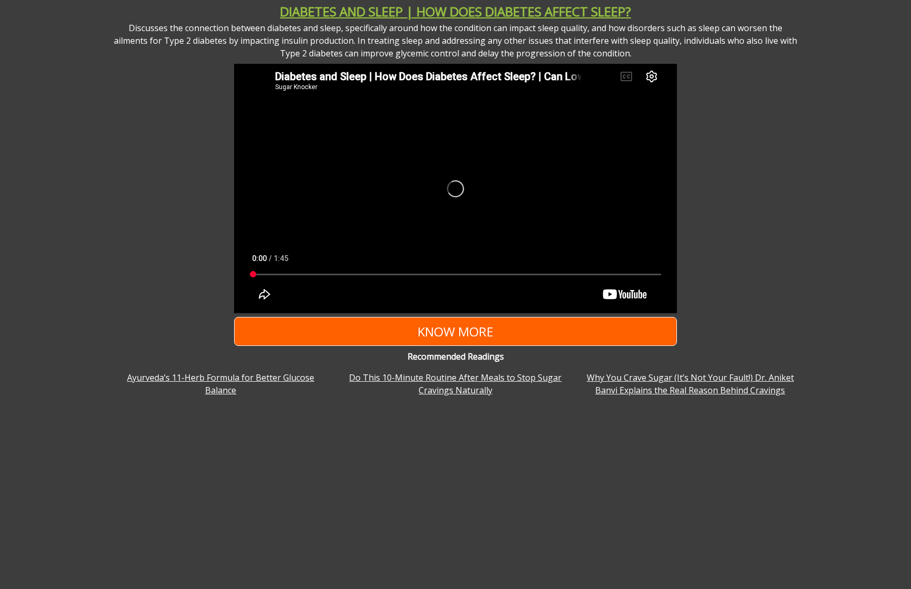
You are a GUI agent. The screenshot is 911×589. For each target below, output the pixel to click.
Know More (455, 331)
